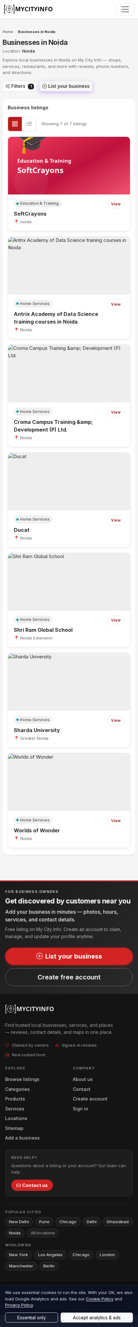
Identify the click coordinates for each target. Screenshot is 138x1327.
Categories (17, 1089)
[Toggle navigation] (125, 9)
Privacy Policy (19, 1304)
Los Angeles (50, 1254)
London (107, 1254)
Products (15, 1098)
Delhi (92, 1221)
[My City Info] (29, 9)
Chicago (67, 1221)
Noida (15, 1232)
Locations (16, 1118)
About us (83, 1079)
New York (18, 1254)
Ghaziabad (118, 1221)
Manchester (21, 1265)
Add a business (22, 1138)
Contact (82, 1089)
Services (14, 1108)
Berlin (49, 1265)
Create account (90, 1098)
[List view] (29, 124)
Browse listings (22, 1079)
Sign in (80, 1108)
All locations (43, 1232)
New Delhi (19, 1221)
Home (8, 31)
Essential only (31, 1317)
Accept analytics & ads (97, 1317)
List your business (69, 86)
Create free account (69, 977)
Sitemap (14, 1128)
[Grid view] (15, 124)
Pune (44, 1221)
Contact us (35, 1185)
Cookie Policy (99, 1298)
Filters (21, 86)
